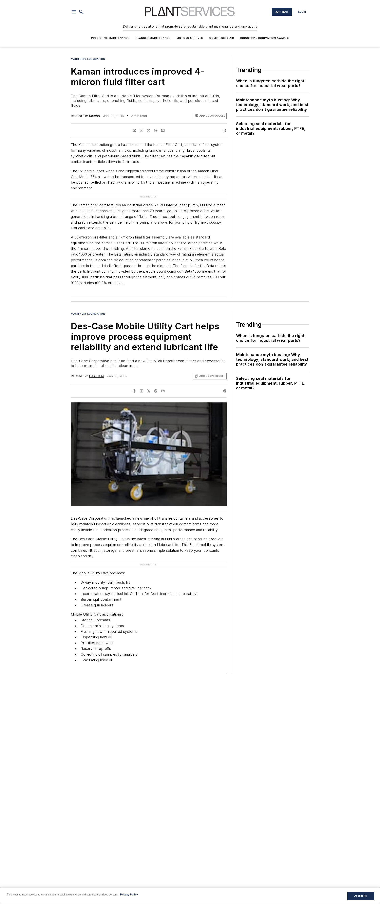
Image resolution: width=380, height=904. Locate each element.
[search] (81, 12)
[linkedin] (141, 130)
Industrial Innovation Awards (264, 37)
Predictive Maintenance (110, 37)
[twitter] (149, 130)
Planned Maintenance (153, 37)
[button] (74, 12)
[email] (163, 130)
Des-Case (96, 376)
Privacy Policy (129, 894)
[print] (225, 130)
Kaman (94, 116)
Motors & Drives (190, 37)
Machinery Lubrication (88, 58)
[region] (190, 896)
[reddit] (156, 130)
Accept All (360, 895)
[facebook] (134, 130)
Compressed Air (221, 37)
